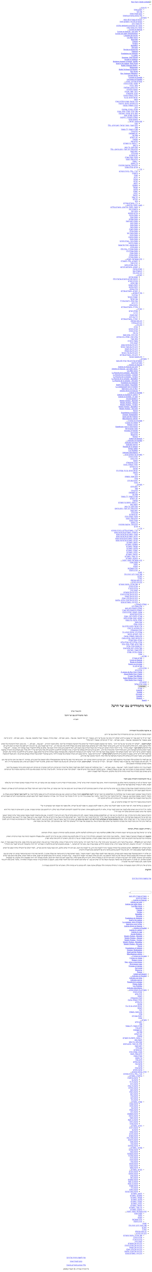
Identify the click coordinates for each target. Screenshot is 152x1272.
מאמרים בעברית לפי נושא (138, 896)
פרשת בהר (134, 1144)
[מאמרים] (140, 359)
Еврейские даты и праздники (127, 427)
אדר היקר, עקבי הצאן (130, 335)
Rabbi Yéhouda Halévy (129, 65)
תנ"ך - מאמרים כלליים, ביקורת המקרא (124, 530)
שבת (136, 123)
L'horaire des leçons (131, 35)
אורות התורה (133, 331)
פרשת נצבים (133, 1185)
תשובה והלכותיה (132, 89)
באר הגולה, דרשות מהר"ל (129, 301)
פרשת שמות (133, 1104)
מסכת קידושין (133, 243)
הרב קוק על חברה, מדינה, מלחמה (126, 600)
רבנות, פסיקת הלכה (131, 265)
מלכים (136, 189)
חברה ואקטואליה (132, 462)
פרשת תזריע (133, 1134)
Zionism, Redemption (130, 415)
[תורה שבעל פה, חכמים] (126, 259)
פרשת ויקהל (134, 1122)
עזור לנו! (139, 12)
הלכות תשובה (133, 285)
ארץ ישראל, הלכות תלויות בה (132, 626)
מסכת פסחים (133, 219)
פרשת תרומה (133, 1116)
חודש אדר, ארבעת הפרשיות (128, 524)
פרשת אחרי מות (132, 1138)
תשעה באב (134, 504)
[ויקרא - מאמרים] (130, 1126)
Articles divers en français (129, 391)
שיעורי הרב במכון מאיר (134, 27)
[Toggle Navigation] (150, 4)
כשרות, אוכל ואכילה (135, 640)
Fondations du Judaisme (129, 383)
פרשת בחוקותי (133, 1146)
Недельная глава (131, 429)
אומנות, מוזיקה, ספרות (134, 652)
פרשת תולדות (133, 1088)
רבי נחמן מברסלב (136, 321)
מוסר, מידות (134, 85)
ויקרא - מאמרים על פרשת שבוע (127, 536)
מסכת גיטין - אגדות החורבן (129, 241)
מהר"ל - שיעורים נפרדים (129, 307)
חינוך (136, 107)
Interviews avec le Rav (130, 389)
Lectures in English (135, 77)
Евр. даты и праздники (133, 962)
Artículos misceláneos (130, 452)
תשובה (135, 460)
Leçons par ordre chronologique (126, 33)
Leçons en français (135, 29)
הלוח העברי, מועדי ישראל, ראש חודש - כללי (123, 125)
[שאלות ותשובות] (135, 604)
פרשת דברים (133, 1171)
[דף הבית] (140, 8)
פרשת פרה (138, 1068)
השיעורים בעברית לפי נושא (133, 20)
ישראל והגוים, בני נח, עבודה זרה (127, 470)
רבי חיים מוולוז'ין (136, 323)
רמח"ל (140, 309)
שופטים (135, 185)
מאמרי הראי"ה (133, 341)
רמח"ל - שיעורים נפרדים (129, 319)
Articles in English (135, 393)
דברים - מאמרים (136, 1169)
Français (139, 690)
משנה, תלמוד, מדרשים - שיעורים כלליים (124, 207)
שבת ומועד (138, 622)
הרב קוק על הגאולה (131, 351)
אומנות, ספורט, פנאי (131, 115)
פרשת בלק (134, 1161)
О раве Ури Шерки (135, 676)
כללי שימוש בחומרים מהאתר (132, 16)
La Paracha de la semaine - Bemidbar (125, 379)
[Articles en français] (128, 365)
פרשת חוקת (134, 1159)
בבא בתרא (134, 247)
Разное (135, 437)
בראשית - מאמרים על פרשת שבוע (126, 532)
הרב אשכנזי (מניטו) (135, 357)
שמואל (135, 187)
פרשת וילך (134, 1187)
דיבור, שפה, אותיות (131, 91)
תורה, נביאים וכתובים (139, 1072)
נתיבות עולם (133, 305)
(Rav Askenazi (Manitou (129, 73)
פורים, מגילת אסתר (131, 167)
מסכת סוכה (134, 225)
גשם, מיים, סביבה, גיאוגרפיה (128, 113)
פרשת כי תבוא (133, 1183)
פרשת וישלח (133, 1092)
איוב (136, 201)
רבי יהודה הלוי (137, 273)
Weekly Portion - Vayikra (129, 405)
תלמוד (136, 564)
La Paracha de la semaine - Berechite (125, 373)
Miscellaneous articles (130, 419)
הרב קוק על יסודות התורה (129, 594)
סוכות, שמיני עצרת (131, 157)
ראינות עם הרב (132, 480)
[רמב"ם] (137, 275)
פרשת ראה (134, 1177)
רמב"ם (140, 275)
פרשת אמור (134, 1142)
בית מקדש (138, 1002)
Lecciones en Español (134, 79)
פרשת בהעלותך (132, 1153)
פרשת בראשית (133, 1078)
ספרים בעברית (137, 658)
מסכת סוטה (134, 239)
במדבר (135, 179)
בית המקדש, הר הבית (135, 628)
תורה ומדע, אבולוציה (131, 87)
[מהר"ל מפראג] (132, 293)
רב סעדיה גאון (137, 271)
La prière (134, 55)
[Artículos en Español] (127, 441)
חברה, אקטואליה (132, 93)
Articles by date (136, 932)
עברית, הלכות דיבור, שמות (133, 616)
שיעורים (144, 18)
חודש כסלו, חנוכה (132, 159)
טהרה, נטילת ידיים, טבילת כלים (131, 642)
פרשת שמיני (134, 1132)
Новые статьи (132, 425)
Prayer (135, 411)
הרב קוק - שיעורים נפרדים (129, 355)
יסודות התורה (133, 456)
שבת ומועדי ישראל (135, 121)
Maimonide (134, 67)
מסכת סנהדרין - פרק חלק (129, 249)
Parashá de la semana (130, 447)
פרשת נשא (134, 1152)
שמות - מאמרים (136, 1102)
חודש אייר (134, 131)
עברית (140, 688)
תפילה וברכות (137, 269)
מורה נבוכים (134, 289)
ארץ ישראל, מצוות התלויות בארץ (126, 101)
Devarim (135, 47)
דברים (136, 181)
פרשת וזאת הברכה (131, 1191)
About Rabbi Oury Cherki (133, 674)
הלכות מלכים (133, 287)
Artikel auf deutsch (135, 439)
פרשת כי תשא (133, 1120)
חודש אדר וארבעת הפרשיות (128, 165)
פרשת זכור (138, 1064)
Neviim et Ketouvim (130, 49)
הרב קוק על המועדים (131, 592)
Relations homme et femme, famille (125, 61)
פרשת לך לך (133, 1082)
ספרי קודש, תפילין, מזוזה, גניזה (132, 644)
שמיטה (135, 468)
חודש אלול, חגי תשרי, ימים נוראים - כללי (124, 149)
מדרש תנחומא (133, 213)
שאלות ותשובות (141, 604)
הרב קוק (139, 325)
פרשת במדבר (133, 1150)
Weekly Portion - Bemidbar (128, 407)
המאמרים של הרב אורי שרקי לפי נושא (129, 361)
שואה (136, 99)
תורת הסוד (134, 263)
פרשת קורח (134, 1157)
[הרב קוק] (136, 325)
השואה (135, 472)
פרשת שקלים (137, 1062)
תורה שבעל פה (133, 568)
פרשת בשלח (133, 1110)
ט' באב (135, 145)
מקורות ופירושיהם (136, 614)
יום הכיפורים (133, 155)
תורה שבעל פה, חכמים (134, 259)
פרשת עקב (134, 1175)
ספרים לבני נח (137, 666)
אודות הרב (143, 668)
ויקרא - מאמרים (136, 1126)
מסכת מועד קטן (132, 233)
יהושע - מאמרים (132, 542)
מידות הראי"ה (133, 588)
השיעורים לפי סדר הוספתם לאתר (131, 22)
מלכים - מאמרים (132, 548)
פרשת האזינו (133, 1189)
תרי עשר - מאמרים (131, 556)
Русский (139, 694)
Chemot (135, 41)
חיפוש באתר (138, 10)
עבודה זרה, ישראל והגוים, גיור (132, 632)
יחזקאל (135, 195)
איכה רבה (134, 211)
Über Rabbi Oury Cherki (133, 680)
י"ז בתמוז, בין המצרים (130, 143)
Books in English (136, 662)
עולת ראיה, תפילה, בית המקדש (127, 337)
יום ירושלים (134, 137)
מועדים (139, 484)
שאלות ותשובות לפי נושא (133, 608)
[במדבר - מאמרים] (130, 1148)
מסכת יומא (134, 223)
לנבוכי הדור (134, 343)
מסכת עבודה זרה (132, 251)
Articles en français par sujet (128, 367)
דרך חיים (135, 303)
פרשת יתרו (134, 1112)
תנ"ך (140, 169)
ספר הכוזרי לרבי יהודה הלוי (133, 574)
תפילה (140, 572)
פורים (136, 526)
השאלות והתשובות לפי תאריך (132, 610)
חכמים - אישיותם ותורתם (129, 267)
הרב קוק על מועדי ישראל (129, 347)
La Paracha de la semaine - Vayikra (125, 377)
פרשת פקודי (134, 1124)
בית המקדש (134, 466)
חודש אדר (138, 1060)
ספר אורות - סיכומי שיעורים (128, 584)
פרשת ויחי (134, 1100)
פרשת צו (135, 1130)
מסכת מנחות (133, 255)
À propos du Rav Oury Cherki (131, 672)
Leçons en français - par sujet (127, 31)
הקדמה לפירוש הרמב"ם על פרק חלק (125, 279)
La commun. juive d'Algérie (132, 922)
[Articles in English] (128, 393)
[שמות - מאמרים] (130, 1102)
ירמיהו (136, 193)
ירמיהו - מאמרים (132, 552)
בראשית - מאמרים (136, 1076)
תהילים (135, 199)
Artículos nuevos (132, 445)
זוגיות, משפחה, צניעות (130, 105)
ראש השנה (134, 151)
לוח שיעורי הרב (137, 23)
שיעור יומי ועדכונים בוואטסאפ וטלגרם (129, 25)
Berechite (134, 39)
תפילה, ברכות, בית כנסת (134, 620)
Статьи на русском (135, 421)
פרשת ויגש (134, 1098)
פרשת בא (134, 1108)
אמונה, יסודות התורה (131, 83)
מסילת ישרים (133, 311)
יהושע (136, 183)
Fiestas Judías (133, 448)
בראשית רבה (133, 209)
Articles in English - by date (128, 397)
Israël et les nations (135, 920)
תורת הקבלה (133, 570)
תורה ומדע (134, 458)
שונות (136, 482)
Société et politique (131, 59)
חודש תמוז (134, 141)
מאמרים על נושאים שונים (133, 454)
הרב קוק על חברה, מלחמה (133, 1251)
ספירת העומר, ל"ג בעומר (129, 129)
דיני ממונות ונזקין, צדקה (134, 646)
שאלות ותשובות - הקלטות (129, 117)
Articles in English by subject (127, 395)
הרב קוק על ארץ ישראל (130, 353)
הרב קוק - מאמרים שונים (129, 602)
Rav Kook (134, 71)
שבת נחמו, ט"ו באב (131, 147)
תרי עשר (135, 197)
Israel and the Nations (130, 417)
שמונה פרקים (133, 277)
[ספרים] (141, 656)
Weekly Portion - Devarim (128, 409)
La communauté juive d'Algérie (127, 387)
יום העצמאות (133, 133)
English (139, 692)
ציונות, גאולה (138, 624)
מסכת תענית (133, 229)
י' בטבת (135, 161)
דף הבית (144, 8)
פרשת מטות (134, 1165)
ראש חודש (134, 486)
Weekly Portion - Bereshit (129, 401)
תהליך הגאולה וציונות (130, 95)
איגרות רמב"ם (133, 281)
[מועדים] (141, 1020)
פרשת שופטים (133, 1179)
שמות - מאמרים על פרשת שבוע (127, 534)
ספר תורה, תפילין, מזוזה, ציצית (127, 111)
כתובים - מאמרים (132, 558)
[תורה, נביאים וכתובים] (131, 1072)
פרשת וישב (134, 1094)
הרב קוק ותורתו (137, 582)
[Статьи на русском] (127, 421)
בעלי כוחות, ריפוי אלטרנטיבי (132, 648)
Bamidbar (134, 45)
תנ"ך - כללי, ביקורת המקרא (128, 171)
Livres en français (136, 660)
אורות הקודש (133, 329)
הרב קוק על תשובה (131, 349)
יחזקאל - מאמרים (132, 554)
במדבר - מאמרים (136, 1148)
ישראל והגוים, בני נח (131, 97)
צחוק (136, 478)
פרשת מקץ (134, 1096)
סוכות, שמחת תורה (131, 516)
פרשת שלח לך (133, 1155)
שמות (136, 175)
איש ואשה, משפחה (131, 476)
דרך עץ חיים (133, 317)
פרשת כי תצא (133, 1181)
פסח (136, 127)
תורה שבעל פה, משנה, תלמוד (132, 560)
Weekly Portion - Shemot (129, 403)
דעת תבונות (134, 315)
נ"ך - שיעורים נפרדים (130, 203)
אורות (136, 327)
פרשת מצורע (133, 1136)
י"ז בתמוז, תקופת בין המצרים (128, 502)
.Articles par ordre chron (133, 904)
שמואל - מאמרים (132, 546)
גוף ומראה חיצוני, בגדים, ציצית (132, 638)
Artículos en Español (135, 441)
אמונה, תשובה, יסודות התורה (132, 612)
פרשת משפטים (132, 1114)
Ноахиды (134, 435)
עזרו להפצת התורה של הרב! (76, 1257)
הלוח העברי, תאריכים (134, 650)
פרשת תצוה (134, 1118)
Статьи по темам (131, 423)
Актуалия (134, 433)
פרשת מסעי (134, 1167)
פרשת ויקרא (133, 1128)
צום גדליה (134, 153)
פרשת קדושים (133, 1140)
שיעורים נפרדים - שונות (134, 81)
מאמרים (144, 359)
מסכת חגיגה (134, 235)
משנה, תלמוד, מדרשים (134, 205)
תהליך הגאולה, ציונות (130, 464)
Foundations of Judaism (129, 413)
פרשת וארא (134, 1106)
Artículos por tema (131, 443)
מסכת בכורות (133, 257)
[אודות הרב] (138, 668)
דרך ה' (135, 313)
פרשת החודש (137, 1070)
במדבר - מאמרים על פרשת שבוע (126, 538)
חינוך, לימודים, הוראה (135, 634)
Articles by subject (135, 930)
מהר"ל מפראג (137, 293)
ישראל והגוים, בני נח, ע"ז (133, 1006)
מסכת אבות (134, 253)
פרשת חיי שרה (133, 1086)
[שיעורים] (140, 18)
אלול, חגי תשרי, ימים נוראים (132, 1044)
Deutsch (139, 698)
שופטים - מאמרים (132, 544)
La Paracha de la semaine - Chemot (125, 375)
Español (139, 696)
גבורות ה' (135, 295)
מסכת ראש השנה (132, 221)
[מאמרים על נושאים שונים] (128, 990)
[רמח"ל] (137, 309)
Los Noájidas (133, 450)
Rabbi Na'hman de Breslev (128, 69)
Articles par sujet (136, 902)
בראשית (135, 173)
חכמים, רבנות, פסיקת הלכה (133, 618)
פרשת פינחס (133, 1163)
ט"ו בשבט (134, 163)
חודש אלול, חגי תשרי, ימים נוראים (126, 508)
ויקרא (136, 177)
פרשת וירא (134, 1084)
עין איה (135, 333)
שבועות (135, 139)
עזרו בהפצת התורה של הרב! (141, 876)
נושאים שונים (133, 119)
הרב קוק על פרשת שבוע (129, 345)
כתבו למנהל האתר (76, 1261)
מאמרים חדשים (137, 363)
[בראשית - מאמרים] (129, 1076)
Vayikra (135, 43)
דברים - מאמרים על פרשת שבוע (127, 540)
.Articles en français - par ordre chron (125, 369)
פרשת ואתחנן (133, 1173)
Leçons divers (133, 75)
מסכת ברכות (133, 215)
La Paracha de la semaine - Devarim (125, 381)
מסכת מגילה (134, 231)
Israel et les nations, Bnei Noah (127, 63)
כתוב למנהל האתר (136, 14)
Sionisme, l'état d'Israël (130, 57)
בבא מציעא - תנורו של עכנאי (128, 245)
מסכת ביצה (134, 227)
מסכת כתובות (133, 237)
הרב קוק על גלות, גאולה (130, 598)
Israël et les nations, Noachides (127, 385)
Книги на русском (135, 664)
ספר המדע (134, 283)
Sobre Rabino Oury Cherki (132, 678)
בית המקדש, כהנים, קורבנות (128, 103)
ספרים (144, 656)
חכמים (135, 566)
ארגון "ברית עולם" (140, 684)
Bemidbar (138, 914)
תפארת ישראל (133, 297)
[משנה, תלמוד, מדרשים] (126, 205)
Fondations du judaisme (129, 53)
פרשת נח (135, 1080)
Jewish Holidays (132, 399)
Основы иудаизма (131, 431)
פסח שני (135, 135)
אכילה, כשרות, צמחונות (130, 109)
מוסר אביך (134, 339)
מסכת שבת (134, 217)
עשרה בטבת (133, 520)
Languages (142, 686)
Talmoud (135, 51)
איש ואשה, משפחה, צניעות (133, 636)
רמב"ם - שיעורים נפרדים (129, 291)
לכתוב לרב (143, 682)
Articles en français (135, 365)
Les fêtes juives (132, 37)
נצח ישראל (134, 299)
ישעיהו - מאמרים (132, 550)
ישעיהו (135, 191)
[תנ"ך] (138, 169)
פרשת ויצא (134, 1090)
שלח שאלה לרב (137, 606)
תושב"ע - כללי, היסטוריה (129, 261)
